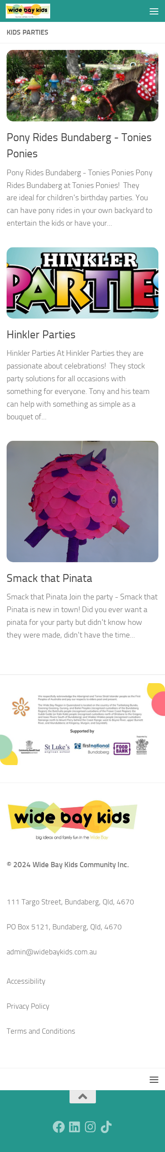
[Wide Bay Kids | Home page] (35, 11)
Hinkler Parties (41, 334)
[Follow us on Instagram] (90, 1127)
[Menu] (154, 11)
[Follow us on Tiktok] (106, 1127)
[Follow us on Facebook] (59, 1127)
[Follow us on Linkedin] (75, 1127)
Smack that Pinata (49, 578)
